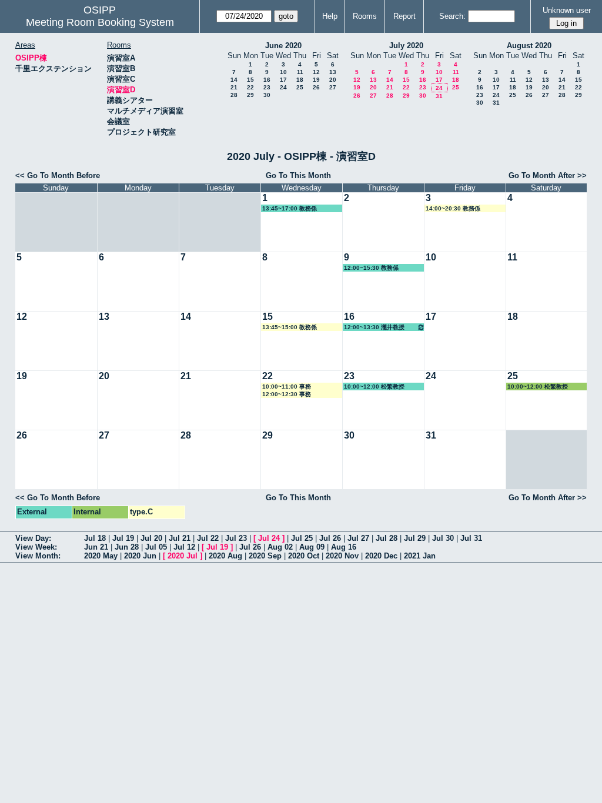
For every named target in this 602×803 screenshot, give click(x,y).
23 (266, 87)
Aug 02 (280, 547)
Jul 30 (443, 538)
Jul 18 (95, 538)
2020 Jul (183, 555)
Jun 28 (127, 547)
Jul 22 (208, 538)
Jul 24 (269, 538)
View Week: (36, 547)
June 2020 (283, 45)
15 (250, 79)
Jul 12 (184, 547)
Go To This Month (298, 175)
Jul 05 (156, 547)
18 (299, 79)
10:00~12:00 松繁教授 (374, 386)
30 (266, 95)
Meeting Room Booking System (100, 22)
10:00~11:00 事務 (286, 386)
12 (316, 72)
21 (234, 87)
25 (299, 87)
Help (329, 16)
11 (300, 72)
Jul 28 (386, 538)
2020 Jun (140, 555)
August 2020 (529, 45)
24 (283, 87)
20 (332, 79)
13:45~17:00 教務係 (289, 208)
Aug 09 (312, 547)
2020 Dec (381, 555)
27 (332, 87)
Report (404, 16)
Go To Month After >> (548, 175)
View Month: (38, 555)
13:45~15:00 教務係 (289, 327)
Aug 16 (343, 547)
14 (234, 79)
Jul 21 (179, 538)
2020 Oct (303, 555)
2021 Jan (420, 555)
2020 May (101, 555)
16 (266, 79)
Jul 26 (330, 538)
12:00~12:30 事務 (286, 394)
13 (332, 72)
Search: (452, 16)
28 (234, 95)
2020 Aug (225, 555)
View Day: (33, 538)
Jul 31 (471, 538)
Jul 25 (302, 538)
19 (316, 79)
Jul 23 (236, 538)
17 (283, 79)
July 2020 (406, 45)
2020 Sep (265, 555)
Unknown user (567, 10)
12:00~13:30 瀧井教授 (374, 327)
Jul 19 (123, 538)
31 (439, 96)
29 (250, 95)
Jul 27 (358, 538)
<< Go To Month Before (57, 175)
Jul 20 (151, 538)
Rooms (365, 16)
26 (316, 87)
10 (283, 72)
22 (250, 87)
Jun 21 (96, 547)
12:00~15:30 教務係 (371, 268)
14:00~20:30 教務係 (453, 208)
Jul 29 (415, 538)
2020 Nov (342, 555)
